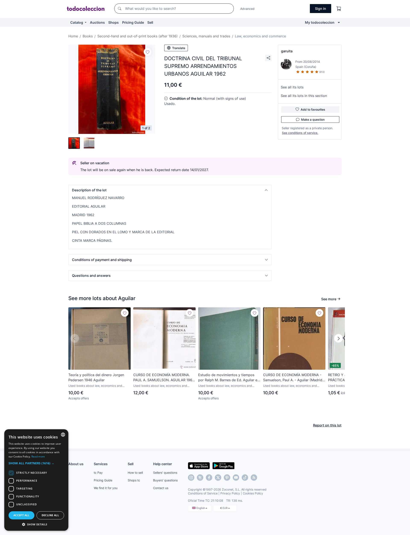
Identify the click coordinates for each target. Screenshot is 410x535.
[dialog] (36, 480)
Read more (38, 456)
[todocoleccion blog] (254, 477)
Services (101, 464)
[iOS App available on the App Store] (199, 465)
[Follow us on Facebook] (209, 477)
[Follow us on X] (218, 477)
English (201, 508)
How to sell (135, 472)
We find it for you (105, 488)
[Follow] (147, 52)
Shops (113, 22)
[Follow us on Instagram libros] (200, 477)
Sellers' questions (165, 472)
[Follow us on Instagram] (191, 477)
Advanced (247, 8)
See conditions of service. (300, 133)
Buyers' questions (165, 480)
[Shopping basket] (338, 8)
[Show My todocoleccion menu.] (338, 22)
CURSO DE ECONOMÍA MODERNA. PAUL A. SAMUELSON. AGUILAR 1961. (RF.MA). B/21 (163, 378)
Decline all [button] (50, 515)
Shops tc (134, 480)
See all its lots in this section (304, 96)
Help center (162, 464)
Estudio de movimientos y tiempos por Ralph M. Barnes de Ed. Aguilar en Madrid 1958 (228, 378)
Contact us (160, 488)
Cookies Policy (253, 493)
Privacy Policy (230, 493)
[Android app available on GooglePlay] (223, 465)
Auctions (97, 22)
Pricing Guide (133, 22)
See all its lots (292, 87)
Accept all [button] (21, 515)
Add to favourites (313, 109)
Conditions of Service (203, 493)
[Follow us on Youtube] (236, 477)
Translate (178, 48)
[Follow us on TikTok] (245, 477)
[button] (170, 190)
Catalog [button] (77, 22)
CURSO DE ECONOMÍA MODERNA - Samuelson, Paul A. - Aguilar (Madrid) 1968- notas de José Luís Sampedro (293, 378)
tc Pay (98, 472)
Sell (150, 22)
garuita (287, 51)
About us (75, 464)
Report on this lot (327, 425)
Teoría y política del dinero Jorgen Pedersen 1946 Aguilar (96, 377)
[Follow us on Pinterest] (227, 477)
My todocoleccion (319, 22)
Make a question (313, 119)
